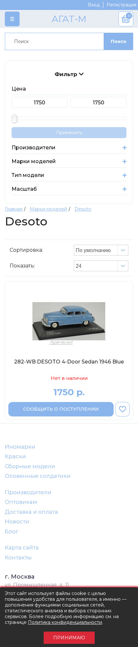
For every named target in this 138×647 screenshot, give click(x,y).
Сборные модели (30, 466)
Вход (94, 5)
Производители (28, 492)
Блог (11, 531)
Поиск (118, 41)
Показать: (22, 266)
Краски (15, 456)
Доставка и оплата (31, 512)
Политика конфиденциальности (65, 622)
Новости (17, 521)
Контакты (18, 557)
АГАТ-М (69, 18)
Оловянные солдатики (38, 476)
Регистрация (121, 5)
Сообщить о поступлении (61, 409)
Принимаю (69, 638)
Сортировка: (26, 250)
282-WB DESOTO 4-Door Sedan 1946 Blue (69, 362)
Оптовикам (21, 502)
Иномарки (20, 446)
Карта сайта (22, 547)
